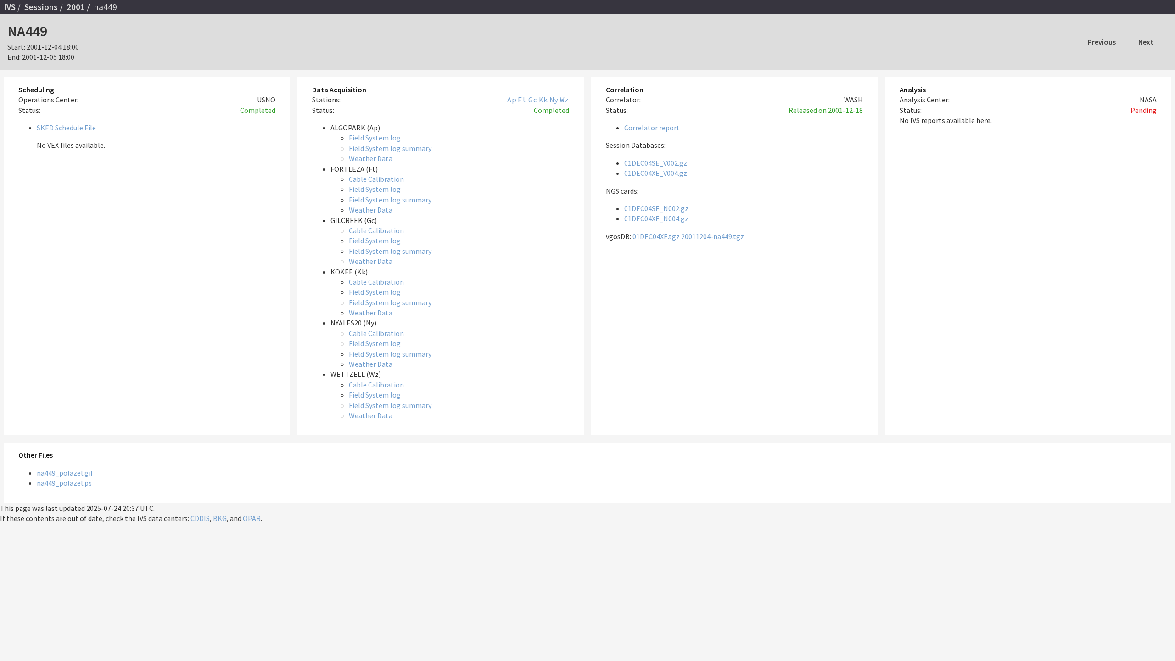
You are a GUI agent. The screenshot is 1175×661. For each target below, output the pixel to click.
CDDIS (200, 518)
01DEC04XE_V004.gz (655, 173)
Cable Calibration (376, 179)
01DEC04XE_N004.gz (656, 218)
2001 (76, 6)
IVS (10, 6)
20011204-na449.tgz (712, 236)
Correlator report (652, 127)
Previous (1102, 41)
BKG (220, 518)
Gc (532, 99)
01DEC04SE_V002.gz (655, 163)
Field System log (375, 137)
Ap (511, 99)
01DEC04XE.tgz (656, 236)
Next (1145, 41)
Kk (543, 99)
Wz (564, 99)
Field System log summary (390, 148)
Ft (522, 99)
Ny (554, 99)
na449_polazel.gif (65, 472)
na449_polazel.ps (64, 482)
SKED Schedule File (66, 127)
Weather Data (370, 158)
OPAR (252, 518)
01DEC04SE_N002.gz (656, 208)
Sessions (41, 6)
